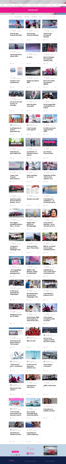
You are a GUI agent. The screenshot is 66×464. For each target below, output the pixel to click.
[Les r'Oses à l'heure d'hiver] (49, 142)
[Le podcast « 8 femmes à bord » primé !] (33, 142)
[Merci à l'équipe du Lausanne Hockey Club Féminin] (49, 47)
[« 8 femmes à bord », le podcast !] (16, 355)
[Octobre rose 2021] (33, 189)
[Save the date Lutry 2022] (33, 95)
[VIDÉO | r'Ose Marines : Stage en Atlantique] (33, 260)
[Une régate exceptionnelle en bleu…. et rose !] (16, 213)
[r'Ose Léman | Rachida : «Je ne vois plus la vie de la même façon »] (49, 213)
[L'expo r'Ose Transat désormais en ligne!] (16, 166)
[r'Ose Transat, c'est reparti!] (33, 118)
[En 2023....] (33, 47)
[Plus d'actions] (22, 30)
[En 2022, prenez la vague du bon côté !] (49, 118)
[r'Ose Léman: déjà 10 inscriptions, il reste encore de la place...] (33, 307)
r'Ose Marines (34, 16)
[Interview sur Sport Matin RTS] (16, 142)
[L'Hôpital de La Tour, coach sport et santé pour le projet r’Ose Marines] (49, 260)
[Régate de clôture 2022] (33, 71)
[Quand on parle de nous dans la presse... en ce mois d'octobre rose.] (16, 189)
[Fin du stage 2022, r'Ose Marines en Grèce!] (49, 95)
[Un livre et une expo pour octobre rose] (33, 355)
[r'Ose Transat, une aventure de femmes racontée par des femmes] (16, 402)
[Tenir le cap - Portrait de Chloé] (16, 24)
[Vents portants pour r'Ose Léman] (33, 236)
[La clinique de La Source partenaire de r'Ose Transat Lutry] (16, 118)
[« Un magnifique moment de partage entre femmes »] (16, 260)
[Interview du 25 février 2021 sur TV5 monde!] (16, 331)
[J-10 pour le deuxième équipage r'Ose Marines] (16, 236)
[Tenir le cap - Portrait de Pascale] (49, 24)
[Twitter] (19, 455)
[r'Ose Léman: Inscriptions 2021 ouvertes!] (49, 307)
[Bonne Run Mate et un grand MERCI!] (49, 71)
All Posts (10, 16)
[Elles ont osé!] (33, 331)
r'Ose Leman (26, 16)
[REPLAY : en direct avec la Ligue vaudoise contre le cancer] (49, 236)
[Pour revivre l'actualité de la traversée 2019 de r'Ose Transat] (33, 402)
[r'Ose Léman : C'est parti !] (49, 355)
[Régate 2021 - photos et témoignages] (33, 213)
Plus (40, 16)
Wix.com (34, 461)
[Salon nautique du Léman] (33, 166)
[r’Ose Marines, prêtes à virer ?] (49, 284)
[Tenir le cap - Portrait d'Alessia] (33, 24)
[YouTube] (16, 455)
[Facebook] (11, 455)
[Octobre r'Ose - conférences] (16, 71)
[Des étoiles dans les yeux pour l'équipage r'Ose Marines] (33, 284)
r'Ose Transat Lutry (18, 16)
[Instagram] (14, 455)
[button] (57, 5)
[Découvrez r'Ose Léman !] (16, 378)
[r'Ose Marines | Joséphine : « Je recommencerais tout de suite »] (49, 189)
